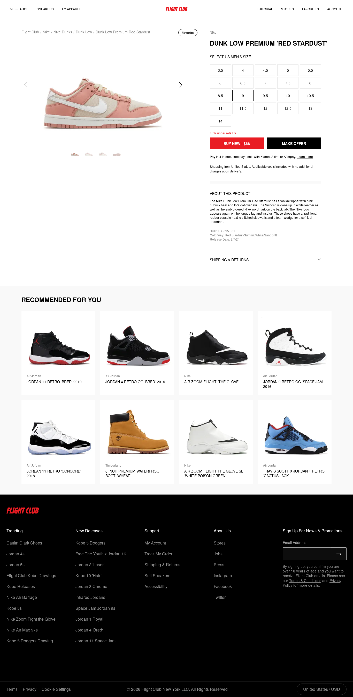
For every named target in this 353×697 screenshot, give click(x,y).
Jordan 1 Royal (89, 619)
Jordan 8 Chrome (91, 586)
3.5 (220, 70)
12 (265, 108)
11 (220, 108)
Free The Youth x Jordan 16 (100, 554)
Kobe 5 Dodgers (90, 543)
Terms (12, 689)
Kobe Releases (20, 586)
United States (240, 166)
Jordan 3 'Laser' (89, 565)
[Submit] (339, 553)
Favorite (188, 32)
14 (220, 121)
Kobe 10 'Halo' (88, 575)
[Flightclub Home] (22, 512)
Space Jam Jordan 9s (95, 608)
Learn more (305, 156)
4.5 (265, 70)
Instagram (223, 575)
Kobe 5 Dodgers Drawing (29, 641)
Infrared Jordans (90, 597)
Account (335, 9)
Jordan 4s (15, 554)
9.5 (265, 95)
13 (310, 108)
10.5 (310, 95)
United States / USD (321, 689)
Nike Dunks (62, 31)
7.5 (287, 82)
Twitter (220, 597)
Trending (14, 531)
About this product (230, 193)
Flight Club (30, 31)
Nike (46, 31)
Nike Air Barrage (21, 597)
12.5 (287, 108)
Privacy (29, 689)
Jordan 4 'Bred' (89, 630)
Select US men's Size (230, 56)
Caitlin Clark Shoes (24, 543)
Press (219, 565)
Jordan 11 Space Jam (95, 641)
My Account (155, 543)
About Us (222, 531)
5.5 (310, 70)
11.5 (243, 108)
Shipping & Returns (162, 565)
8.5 (220, 95)
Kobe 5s (14, 608)
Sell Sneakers (157, 575)
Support (151, 531)
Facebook (223, 586)
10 (288, 95)
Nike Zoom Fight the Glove (31, 619)
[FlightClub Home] (176, 9)
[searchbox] (21, 9)
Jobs (218, 554)
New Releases (89, 531)
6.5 (242, 82)
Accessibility (155, 586)
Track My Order (158, 554)
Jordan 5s (15, 565)
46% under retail (221, 133)
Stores (220, 543)
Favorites (310, 9)
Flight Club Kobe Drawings (31, 575)
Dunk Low (84, 31)
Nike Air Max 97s (22, 630)
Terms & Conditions (305, 580)
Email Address (294, 542)
